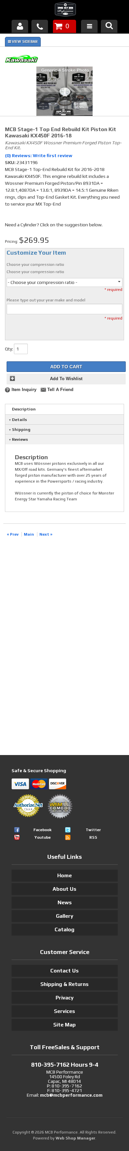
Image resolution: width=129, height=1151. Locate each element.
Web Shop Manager (75, 1138)
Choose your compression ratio (35, 264)
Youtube (42, 837)
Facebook (42, 830)
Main (29, 534)
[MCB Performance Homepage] (64, 10)
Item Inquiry (24, 389)
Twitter (93, 830)
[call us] (39, 26)
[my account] (20, 26)
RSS (93, 837)
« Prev (13, 534)
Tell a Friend (60, 389)
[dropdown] (89, 26)
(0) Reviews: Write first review (38, 155)
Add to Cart (66, 366)
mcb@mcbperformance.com (71, 1095)
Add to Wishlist (66, 379)
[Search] (109, 26)
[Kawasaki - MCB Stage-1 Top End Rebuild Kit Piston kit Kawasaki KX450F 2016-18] (64, 60)
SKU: (11, 162)
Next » (45, 534)
